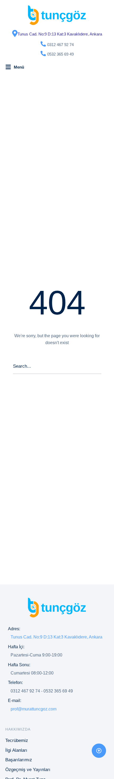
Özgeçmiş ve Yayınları (27, 769)
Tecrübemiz (16, 740)
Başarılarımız (18, 759)
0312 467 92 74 (60, 44)
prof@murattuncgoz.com (33, 709)
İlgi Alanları (16, 750)
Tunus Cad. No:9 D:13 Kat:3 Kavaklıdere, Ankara (59, 34)
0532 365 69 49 (60, 54)
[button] (99, 751)
